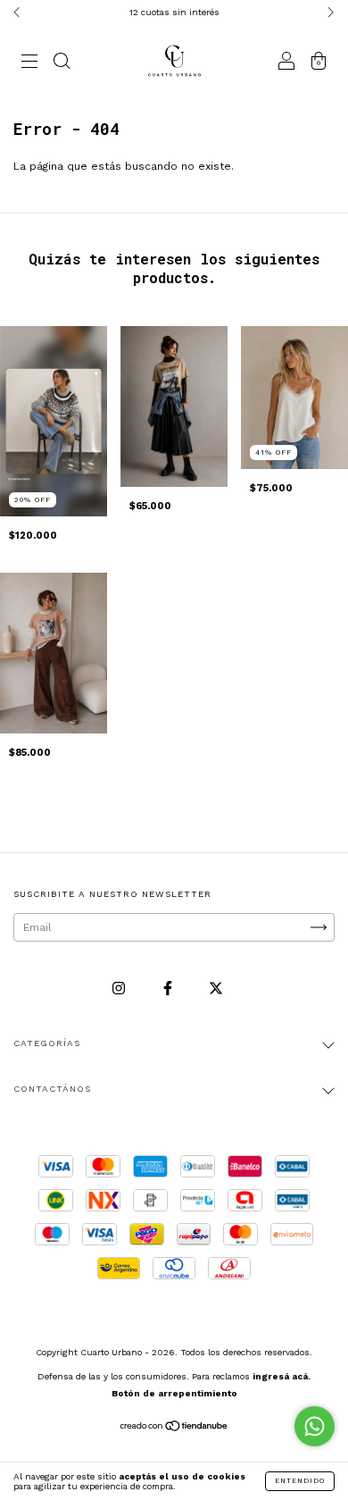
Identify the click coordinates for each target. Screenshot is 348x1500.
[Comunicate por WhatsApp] (314, 1426)
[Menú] (29, 63)
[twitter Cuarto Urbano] (216, 989)
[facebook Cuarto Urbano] (169, 989)
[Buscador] (61, 63)
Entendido (300, 1481)
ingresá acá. (282, 1376)
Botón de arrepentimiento (174, 1393)
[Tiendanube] (174, 1428)
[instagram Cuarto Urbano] (120, 989)
